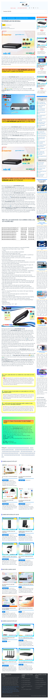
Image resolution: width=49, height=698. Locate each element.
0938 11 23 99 (12, 8)
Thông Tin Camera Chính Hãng (27, 687)
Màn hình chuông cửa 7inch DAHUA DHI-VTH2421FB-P (42, 66)
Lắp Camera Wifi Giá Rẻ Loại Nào (42, 376)
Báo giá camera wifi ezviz (41, 113)
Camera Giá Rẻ (7, 11)
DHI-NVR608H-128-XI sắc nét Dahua (11, 21)
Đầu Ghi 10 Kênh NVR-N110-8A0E (25, 637)
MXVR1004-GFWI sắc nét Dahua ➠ (26, 584)
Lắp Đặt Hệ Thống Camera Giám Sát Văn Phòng (24, 449)
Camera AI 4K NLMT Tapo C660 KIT (9, 556)
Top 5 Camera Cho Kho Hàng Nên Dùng (42, 103)
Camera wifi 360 (5, 689)
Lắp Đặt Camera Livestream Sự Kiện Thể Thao (41, 223)
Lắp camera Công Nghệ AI (41, 684)
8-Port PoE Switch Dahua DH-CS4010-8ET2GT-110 (42, 86)
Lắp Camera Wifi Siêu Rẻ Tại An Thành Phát (41, 325)
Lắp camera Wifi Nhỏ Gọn (10, 688)
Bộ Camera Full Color (42, 166)
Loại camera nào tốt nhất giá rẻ (41, 116)
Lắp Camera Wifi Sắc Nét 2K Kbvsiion (42, 146)
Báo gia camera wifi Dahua (41, 149)
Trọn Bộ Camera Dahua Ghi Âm (41, 163)
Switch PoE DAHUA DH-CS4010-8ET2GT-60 (42, 47)
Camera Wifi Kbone (9, 691)
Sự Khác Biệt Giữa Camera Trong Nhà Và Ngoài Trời (42, 192)
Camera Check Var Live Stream (41, 106)
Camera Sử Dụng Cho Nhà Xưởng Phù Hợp (42, 270)
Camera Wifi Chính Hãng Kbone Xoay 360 (41, 138)
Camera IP (38, 688)
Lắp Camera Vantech (26, 684)
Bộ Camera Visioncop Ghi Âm (42, 172)
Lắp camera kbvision (26, 678)
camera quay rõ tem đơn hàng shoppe (42, 123)
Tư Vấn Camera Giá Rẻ (26, 689)
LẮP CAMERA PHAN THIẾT (22, 8)
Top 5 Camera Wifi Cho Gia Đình (41, 142)
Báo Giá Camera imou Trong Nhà (42, 119)
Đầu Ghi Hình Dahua (11, 18)
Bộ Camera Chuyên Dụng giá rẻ (41, 169)
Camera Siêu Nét (39, 686)
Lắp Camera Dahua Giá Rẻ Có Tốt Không (42, 352)
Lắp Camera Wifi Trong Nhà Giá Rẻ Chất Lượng (41, 153)
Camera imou (9, 692)
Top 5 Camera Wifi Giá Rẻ (42, 157)
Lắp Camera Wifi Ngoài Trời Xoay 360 (42, 132)
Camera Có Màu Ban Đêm (41, 682)
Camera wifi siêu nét (6, 686)
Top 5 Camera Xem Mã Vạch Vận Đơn (41, 109)
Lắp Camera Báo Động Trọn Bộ (41, 175)
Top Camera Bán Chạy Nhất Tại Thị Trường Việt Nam (42, 248)
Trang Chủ (4, 18)
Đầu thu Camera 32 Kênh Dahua (22, 18)
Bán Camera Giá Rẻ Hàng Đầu (26, 451)
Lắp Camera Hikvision (26, 682)
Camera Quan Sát (37, 695)
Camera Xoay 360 (39, 678)
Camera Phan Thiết (7, 695)
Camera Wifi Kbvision (42, 135)
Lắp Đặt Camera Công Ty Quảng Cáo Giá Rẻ (10, 451)
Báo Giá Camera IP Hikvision (41, 126)
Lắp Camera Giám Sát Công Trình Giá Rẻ (12, 455)
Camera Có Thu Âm (40, 680)
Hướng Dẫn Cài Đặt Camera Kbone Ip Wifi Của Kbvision (18, 447)
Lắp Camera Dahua (26, 680)
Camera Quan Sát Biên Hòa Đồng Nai (42, 298)
